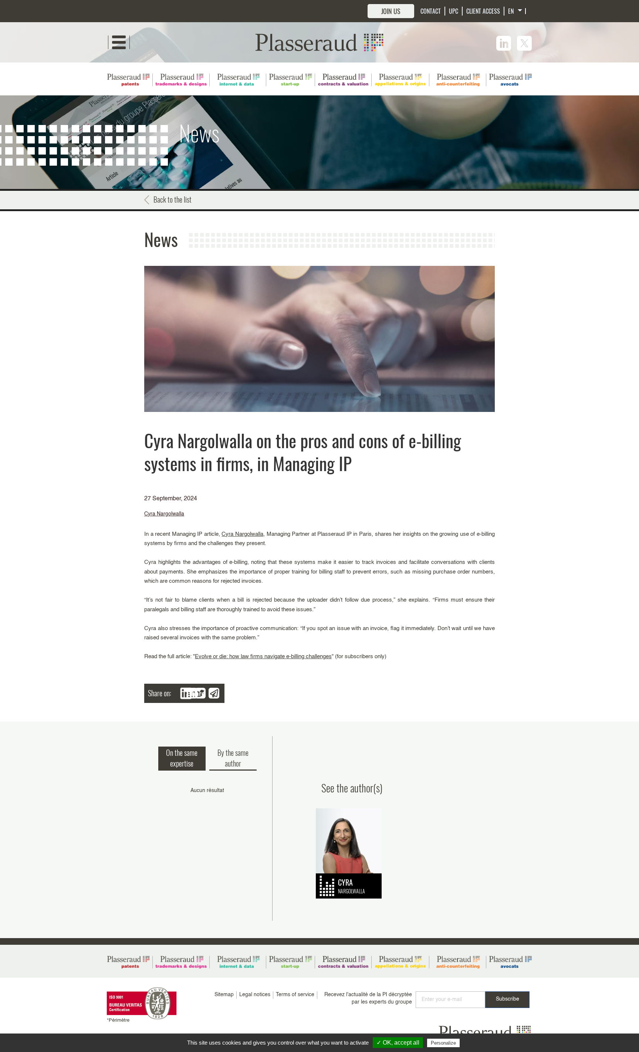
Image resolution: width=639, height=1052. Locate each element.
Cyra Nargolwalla (164, 514)
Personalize (443, 1043)
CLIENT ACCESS (483, 11)
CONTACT (430, 11)
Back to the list (172, 199)
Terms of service (295, 994)
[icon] (503, 43)
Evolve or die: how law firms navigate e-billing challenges (263, 656)
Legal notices (254, 994)
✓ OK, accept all (397, 1042)
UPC (453, 11)
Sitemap (224, 994)
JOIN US (390, 11)
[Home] (319, 42)
